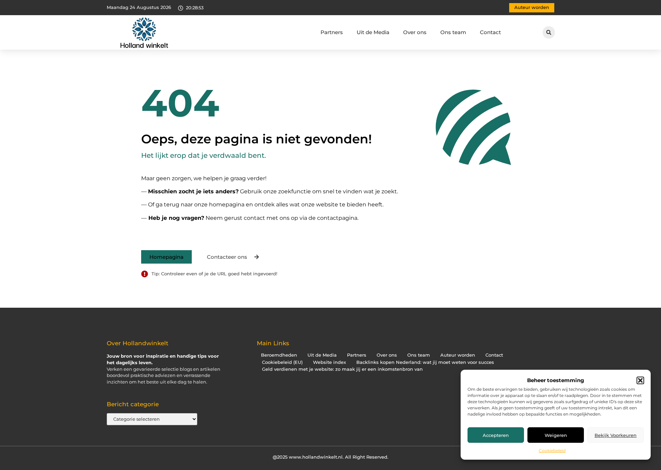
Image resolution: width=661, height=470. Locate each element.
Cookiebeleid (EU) (282, 362)
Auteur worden (457, 355)
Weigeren (556, 435)
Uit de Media (373, 32)
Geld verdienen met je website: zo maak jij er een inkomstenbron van (342, 369)
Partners (332, 32)
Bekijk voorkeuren (616, 435)
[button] (640, 380)
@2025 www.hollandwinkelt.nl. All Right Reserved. (330, 457)
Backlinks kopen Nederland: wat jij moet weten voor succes (425, 362)
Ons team (453, 32)
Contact (490, 32)
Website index (329, 362)
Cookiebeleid (552, 450)
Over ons (415, 32)
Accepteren (496, 435)
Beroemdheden (279, 355)
